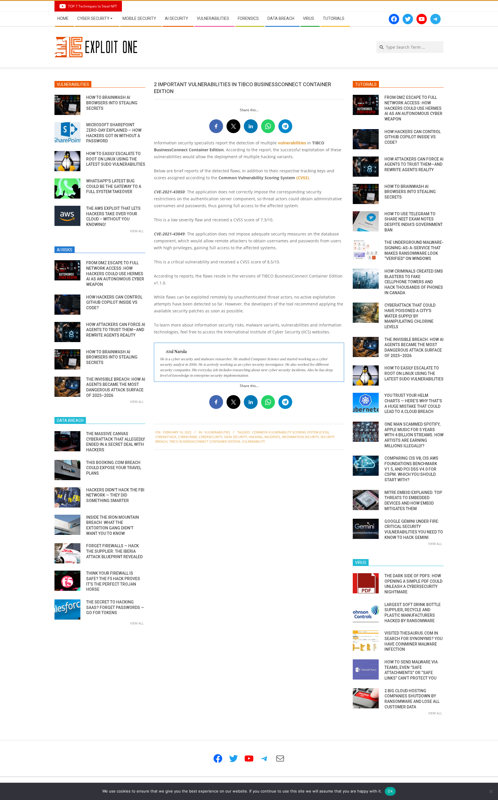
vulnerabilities (292, 143)
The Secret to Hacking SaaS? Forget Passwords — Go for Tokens (115, 607)
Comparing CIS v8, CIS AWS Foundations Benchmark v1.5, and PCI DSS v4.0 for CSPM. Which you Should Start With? (411, 469)
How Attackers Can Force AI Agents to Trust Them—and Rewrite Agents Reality (115, 329)
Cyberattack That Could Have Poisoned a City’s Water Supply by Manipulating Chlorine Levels (409, 316)
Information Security (300, 437)
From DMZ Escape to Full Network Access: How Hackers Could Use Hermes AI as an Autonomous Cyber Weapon (115, 274)
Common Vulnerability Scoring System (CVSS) (290, 432)
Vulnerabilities (217, 432)
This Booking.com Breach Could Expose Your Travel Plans (113, 468)
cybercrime (187, 437)
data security (235, 437)
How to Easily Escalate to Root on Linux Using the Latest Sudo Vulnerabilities (115, 159)
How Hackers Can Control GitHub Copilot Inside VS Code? (114, 302)
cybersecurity (210, 437)
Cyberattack (165, 437)
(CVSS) (302, 177)
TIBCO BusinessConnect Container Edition (204, 441)
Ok (390, 791)
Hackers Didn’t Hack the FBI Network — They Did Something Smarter (115, 495)
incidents (272, 437)
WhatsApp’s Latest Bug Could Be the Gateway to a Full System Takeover (113, 186)
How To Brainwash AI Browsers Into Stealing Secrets (111, 102)
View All (137, 231)
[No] (491, 791)
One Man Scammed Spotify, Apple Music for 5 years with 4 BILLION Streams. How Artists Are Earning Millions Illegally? (414, 435)
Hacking (256, 437)
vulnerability (253, 441)
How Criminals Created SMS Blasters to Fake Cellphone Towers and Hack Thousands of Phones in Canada (413, 282)
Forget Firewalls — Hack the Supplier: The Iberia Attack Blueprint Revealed (114, 551)
